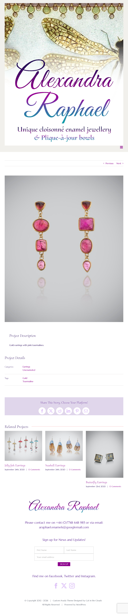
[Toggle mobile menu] (121, 147)
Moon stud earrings (56, 468)
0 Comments (33, 486)
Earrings (26, 366)
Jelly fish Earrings (96, 465)
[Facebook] (56, 586)
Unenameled (29, 370)
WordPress (81, 604)
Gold (25, 378)
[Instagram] (72, 586)
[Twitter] (64, 586)
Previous (109, 163)
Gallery (23, 454)
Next (118, 163)
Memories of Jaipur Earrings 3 (22, 482)
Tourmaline (28, 381)
